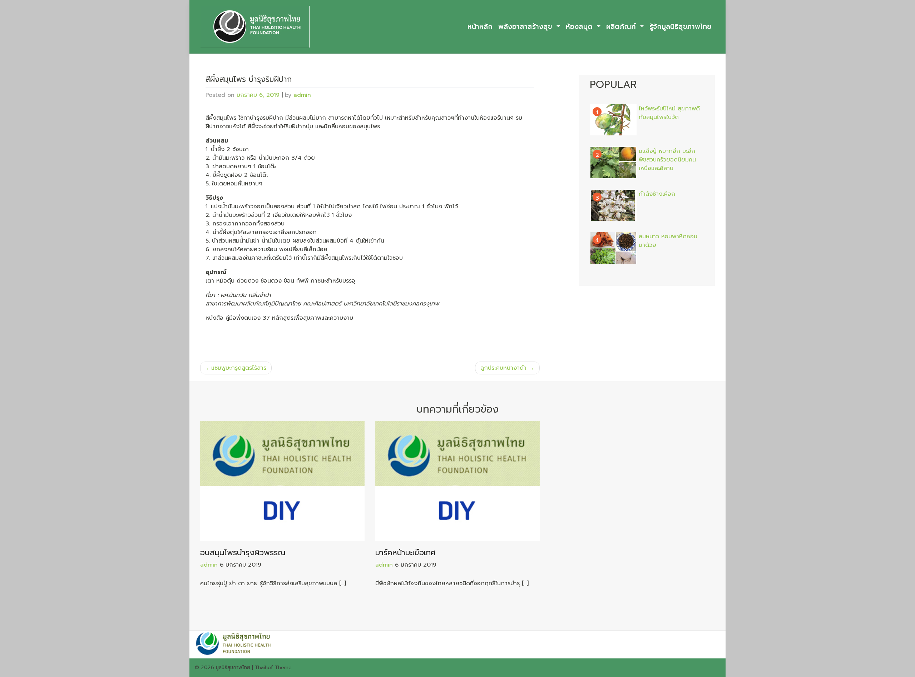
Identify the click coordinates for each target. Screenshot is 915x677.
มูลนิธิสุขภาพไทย (233, 667)
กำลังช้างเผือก (657, 194)
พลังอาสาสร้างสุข (526, 26)
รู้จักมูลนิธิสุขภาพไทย (680, 26)
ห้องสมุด (580, 26)
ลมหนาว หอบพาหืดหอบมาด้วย (668, 240)
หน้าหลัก (480, 26)
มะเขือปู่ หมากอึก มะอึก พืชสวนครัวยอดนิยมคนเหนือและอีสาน (667, 160)
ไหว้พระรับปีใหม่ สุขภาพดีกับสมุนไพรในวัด (669, 112)
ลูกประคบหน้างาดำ (503, 368)
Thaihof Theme (273, 667)
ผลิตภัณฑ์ (622, 26)
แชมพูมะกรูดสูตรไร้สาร (238, 368)
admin (302, 95)
